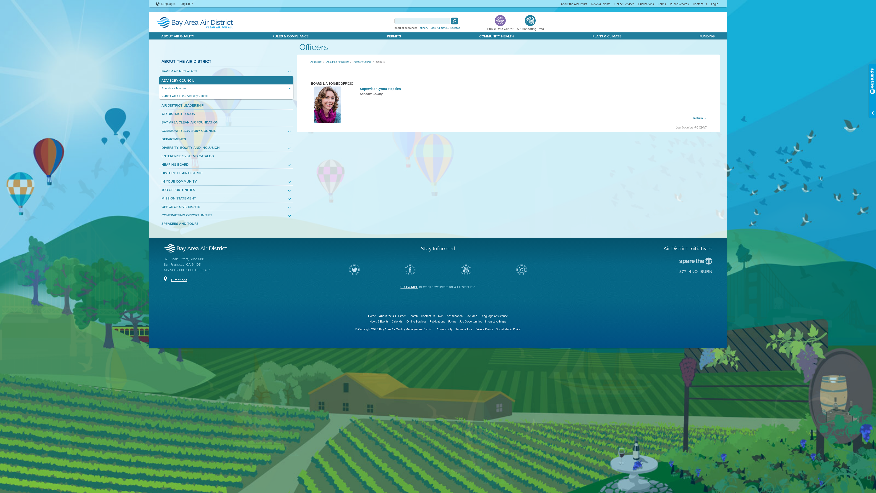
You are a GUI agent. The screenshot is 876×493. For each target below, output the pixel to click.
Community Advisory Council (189, 130)
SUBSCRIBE (409, 286)
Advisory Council (178, 80)
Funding (707, 36)
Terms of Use (464, 329)
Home (372, 316)
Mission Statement (179, 198)
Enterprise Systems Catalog (188, 156)
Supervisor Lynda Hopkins (380, 88)
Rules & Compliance (290, 36)
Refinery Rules (427, 28)
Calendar (397, 321)
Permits (394, 36)
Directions (179, 279)
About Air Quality (177, 36)
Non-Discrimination (450, 316)
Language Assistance (494, 316)
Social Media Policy (508, 329)
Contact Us (700, 4)
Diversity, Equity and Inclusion (191, 147)
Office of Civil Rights (181, 206)
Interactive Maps (495, 321)
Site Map (471, 316)
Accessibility (444, 329)
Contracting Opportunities (187, 215)
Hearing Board (175, 164)
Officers (380, 62)
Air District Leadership (183, 105)
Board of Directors (180, 70)
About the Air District (574, 4)
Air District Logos (178, 113)
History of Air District (182, 173)
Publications (646, 4)
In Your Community (179, 181)
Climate (442, 28)
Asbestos (454, 28)
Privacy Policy (484, 329)
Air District (315, 62)
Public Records (679, 4)
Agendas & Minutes (174, 88)
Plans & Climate (606, 36)
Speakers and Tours (180, 223)
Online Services (624, 4)
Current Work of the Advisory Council (185, 95)
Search (413, 316)
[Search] (454, 21)
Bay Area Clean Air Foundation (190, 122)
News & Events (600, 4)
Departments (174, 139)
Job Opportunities (178, 189)
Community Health (496, 36)
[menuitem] (574, 4)
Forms (662, 4)
